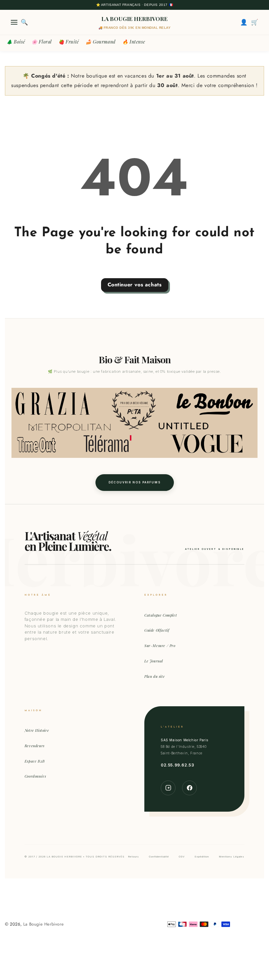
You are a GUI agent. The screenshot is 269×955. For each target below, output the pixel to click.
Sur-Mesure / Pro (160, 645)
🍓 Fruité (68, 42)
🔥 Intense (133, 42)
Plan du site (154, 676)
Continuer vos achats (135, 284)
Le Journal (153, 660)
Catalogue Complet (160, 615)
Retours (133, 856)
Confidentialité (159, 856)
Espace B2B (35, 761)
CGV (182, 856)
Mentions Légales (231, 856)
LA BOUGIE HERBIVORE (134, 18)
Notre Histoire (37, 730)
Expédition (202, 856)
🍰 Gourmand (101, 42)
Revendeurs (35, 745)
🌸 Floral (41, 42)
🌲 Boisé (16, 42)
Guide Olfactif (156, 630)
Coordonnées (35, 776)
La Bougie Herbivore (43, 924)
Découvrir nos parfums (135, 482)
